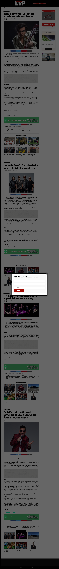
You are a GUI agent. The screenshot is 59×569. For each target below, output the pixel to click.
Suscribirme (19, 290)
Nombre (15, 279)
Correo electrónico (17, 282)
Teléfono (15, 286)
